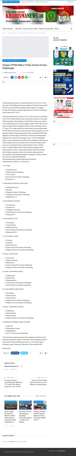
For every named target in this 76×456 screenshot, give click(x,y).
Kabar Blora (38, 402)
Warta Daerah (8, 29)
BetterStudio (61, 451)
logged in (12, 441)
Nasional (18, 29)
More (57, 29)
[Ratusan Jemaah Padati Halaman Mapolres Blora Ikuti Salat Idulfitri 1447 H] (40, 405)
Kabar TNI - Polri (21, 60)
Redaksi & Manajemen (41, 2)
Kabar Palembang (8, 60)
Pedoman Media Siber (27, 2)
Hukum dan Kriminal (46, 29)
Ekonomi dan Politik (30, 29)
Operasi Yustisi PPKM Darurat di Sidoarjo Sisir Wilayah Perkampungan (38, 382)
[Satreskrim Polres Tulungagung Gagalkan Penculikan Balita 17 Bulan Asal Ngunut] (25, 405)
